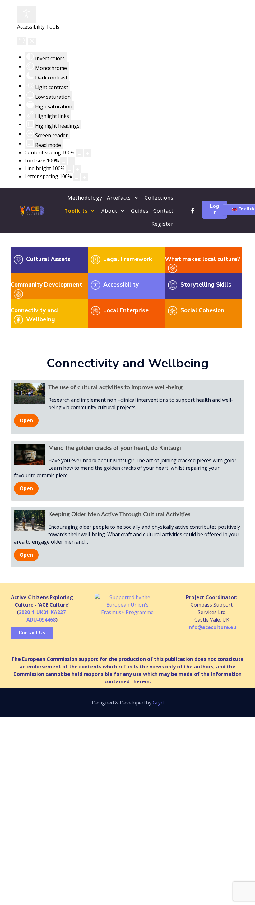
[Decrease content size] (79, 153)
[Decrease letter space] (76, 177)
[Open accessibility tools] (26, 14)
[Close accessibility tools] (32, 41)
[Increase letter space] (84, 177)
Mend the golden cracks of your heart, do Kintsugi (114, 448)
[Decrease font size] (63, 161)
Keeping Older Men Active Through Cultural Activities (119, 515)
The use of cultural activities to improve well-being (115, 388)
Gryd (158, 702)
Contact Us (32, 632)
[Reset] (21, 41)
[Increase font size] (71, 161)
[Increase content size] (87, 153)
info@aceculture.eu (211, 627)
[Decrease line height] (69, 169)
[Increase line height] (77, 169)
